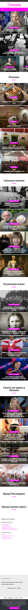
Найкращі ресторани (6, 532)
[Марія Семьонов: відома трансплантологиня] (14, 22)
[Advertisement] (14, 555)
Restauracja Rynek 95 (7, 538)
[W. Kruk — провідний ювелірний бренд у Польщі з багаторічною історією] (14, 453)
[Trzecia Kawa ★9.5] (14, 117)
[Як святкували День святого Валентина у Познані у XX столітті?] (14, 45)
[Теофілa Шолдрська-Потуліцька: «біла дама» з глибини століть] (14, 266)
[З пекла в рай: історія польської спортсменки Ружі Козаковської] (14, 346)
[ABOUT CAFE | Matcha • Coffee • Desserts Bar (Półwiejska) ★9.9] (14, 139)
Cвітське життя (14, 27)
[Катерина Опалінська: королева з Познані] (10, 64)
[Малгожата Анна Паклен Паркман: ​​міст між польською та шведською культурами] (14, 243)
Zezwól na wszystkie (14, 608)
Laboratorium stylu (6, 524)
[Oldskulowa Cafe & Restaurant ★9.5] (14, 94)
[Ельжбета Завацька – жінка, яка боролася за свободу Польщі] (14, 324)
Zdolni (3, 534)
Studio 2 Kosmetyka (6, 526)
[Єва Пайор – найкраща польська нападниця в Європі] (14, 369)
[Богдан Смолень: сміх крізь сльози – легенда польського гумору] (14, 220)
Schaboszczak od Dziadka (8, 535)
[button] (2, 9)
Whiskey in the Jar (6, 537)
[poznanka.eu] (14, 4)
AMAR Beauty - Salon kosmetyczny (10, 528)
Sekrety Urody (5, 525)
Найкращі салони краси (7, 522)
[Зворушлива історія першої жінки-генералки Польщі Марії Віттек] (14, 301)
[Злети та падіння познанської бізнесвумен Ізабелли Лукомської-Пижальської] (14, 407)
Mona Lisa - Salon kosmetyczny (9, 529)
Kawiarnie (14, 97)
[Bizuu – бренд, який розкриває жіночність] (14, 475)
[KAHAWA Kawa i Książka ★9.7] (14, 162)
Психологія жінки (14, 304)
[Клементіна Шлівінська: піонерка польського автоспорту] (14, 197)
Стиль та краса (14, 410)
